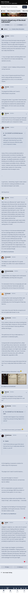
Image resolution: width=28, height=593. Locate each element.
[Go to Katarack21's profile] (2, 257)
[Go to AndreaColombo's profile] (2, 272)
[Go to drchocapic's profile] (2, 294)
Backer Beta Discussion (18, 29)
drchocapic (8, 293)
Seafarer (6, 29)
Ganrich (7, 87)
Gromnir (7, 127)
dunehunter (8, 317)
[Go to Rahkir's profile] (2, 523)
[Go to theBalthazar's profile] (2, 436)
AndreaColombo (9, 271)
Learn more (2, 2)
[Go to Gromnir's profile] (2, 128)
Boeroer (7, 113)
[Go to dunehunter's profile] (2, 318)
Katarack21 (8, 257)
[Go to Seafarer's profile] (2, 29)
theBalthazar (8, 435)
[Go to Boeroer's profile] (2, 114)
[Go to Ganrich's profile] (2, 87)
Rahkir (6, 522)
